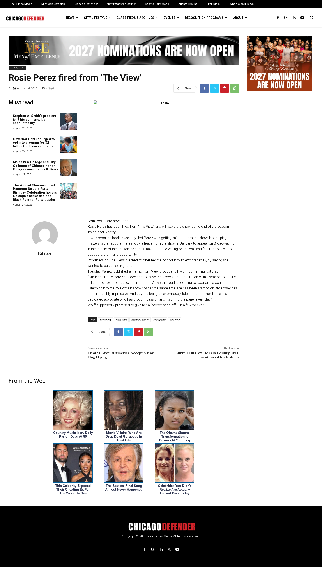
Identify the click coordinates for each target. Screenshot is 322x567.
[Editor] (45, 234)
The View (175, 319)
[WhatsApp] (234, 88)
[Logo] (161, 526)
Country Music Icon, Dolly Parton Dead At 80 (73, 434)
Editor (16, 88)
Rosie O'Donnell (140, 319)
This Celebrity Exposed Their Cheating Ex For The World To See (73, 489)
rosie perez (159, 319)
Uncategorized (17, 67)
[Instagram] (286, 18)
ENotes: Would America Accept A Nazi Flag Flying (121, 355)
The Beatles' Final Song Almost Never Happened (123, 487)
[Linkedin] (294, 18)
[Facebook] (278, 18)
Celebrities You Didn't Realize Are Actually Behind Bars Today (174, 489)
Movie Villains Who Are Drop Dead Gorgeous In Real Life (124, 436)
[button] (311, 17)
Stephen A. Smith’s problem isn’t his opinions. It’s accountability (34, 119)
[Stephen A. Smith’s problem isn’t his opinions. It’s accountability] (68, 121)
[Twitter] (214, 88)
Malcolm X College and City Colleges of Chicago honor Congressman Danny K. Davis (35, 165)
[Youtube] (302, 18)
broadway (105, 319)
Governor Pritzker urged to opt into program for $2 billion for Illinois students (34, 142)
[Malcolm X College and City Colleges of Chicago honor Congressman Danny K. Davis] (68, 167)
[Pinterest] (224, 88)
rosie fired (121, 319)
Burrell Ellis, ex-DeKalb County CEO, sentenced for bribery (207, 355)
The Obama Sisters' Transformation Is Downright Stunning (174, 436)
